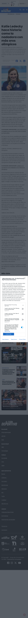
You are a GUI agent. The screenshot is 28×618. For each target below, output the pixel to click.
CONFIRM (8, 334)
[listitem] (14, 305)
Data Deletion (5, 339)
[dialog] (14, 309)
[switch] (22, 309)
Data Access (14, 339)
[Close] (25, 278)
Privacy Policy (22, 339)
